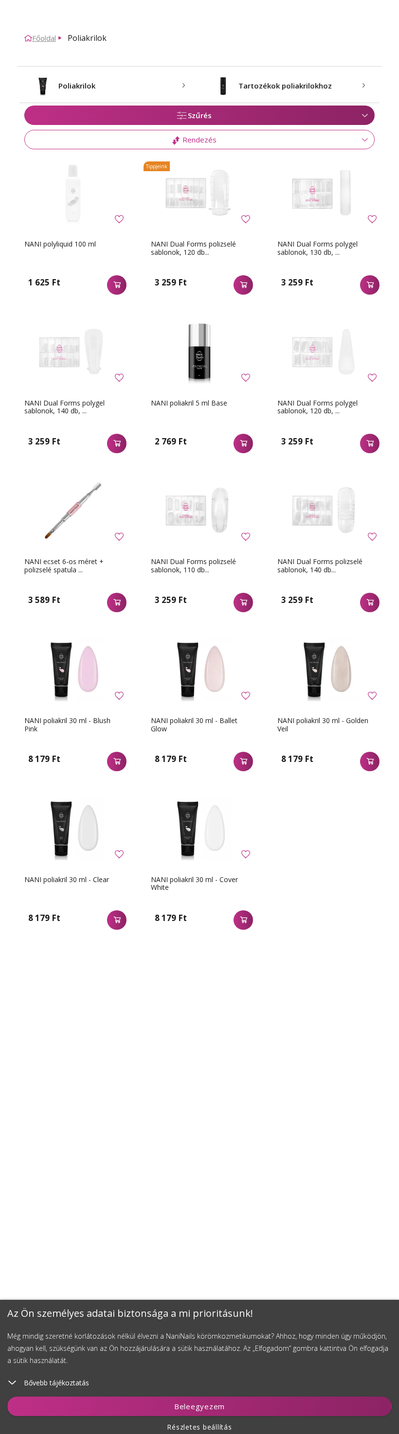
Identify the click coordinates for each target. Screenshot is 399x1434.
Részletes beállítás (199, 1427)
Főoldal (44, 38)
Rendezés (199, 139)
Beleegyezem (199, 1406)
